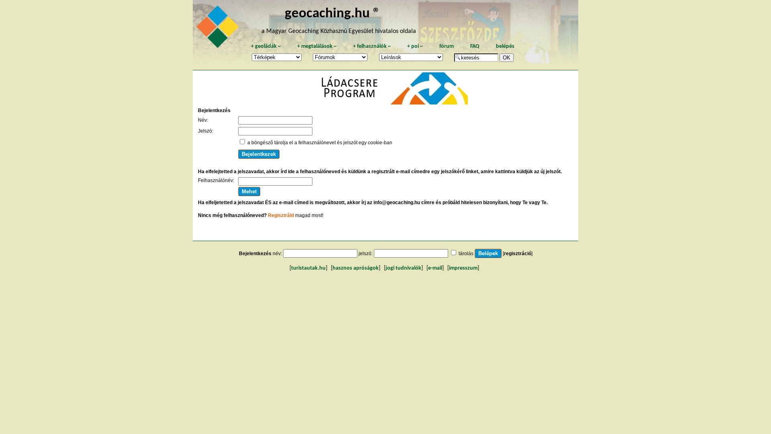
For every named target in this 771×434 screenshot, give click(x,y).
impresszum (463, 268)
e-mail (435, 268)
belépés (505, 46)
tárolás (466, 253)
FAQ (474, 46)
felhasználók (372, 46)
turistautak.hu (308, 268)
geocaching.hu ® (332, 14)
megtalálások (316, 46)
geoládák (266, 46)
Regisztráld (281, 215)
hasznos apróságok (355, 268)
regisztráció (517, 253)
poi (415, 46)
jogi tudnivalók (403, 268)
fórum (446, 46)
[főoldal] (219, 29)
